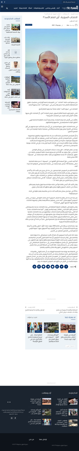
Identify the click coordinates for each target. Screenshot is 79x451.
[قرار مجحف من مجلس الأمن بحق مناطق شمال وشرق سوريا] (15, 52)
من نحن (31, 439)
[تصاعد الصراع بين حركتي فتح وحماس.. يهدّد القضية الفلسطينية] (15, 27)
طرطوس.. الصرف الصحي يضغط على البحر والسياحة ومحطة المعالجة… (61, 423)
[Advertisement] (51, 283)
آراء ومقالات (28, 25)
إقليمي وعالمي (50, 8)
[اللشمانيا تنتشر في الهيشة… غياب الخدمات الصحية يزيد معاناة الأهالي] (15, 104)
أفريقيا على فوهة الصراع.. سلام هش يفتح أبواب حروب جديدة (35, 402)
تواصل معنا (43, 439)
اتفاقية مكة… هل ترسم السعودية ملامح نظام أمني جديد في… (34, 421)
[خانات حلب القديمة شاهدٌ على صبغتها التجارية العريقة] (15, 39)
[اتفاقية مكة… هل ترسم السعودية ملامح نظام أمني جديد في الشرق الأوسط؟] (34, 327)
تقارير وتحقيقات (39, 8)
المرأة (30, 8)
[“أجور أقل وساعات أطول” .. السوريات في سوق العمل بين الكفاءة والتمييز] (51, 327)
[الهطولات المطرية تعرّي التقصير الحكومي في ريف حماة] (15, 79)
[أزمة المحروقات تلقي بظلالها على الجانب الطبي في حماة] (15, 92)
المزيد (16, 8)
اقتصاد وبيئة (23, 8)
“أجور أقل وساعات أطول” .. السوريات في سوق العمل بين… (35, 411)
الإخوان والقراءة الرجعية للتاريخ (34, 309)
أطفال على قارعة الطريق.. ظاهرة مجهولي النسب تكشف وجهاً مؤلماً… (61, 402)
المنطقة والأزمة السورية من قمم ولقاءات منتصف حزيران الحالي (66, 311)
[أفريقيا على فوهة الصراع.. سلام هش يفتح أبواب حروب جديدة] (68, 327)
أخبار (58, 8)
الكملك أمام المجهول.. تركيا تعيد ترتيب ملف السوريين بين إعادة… (61, 412)
